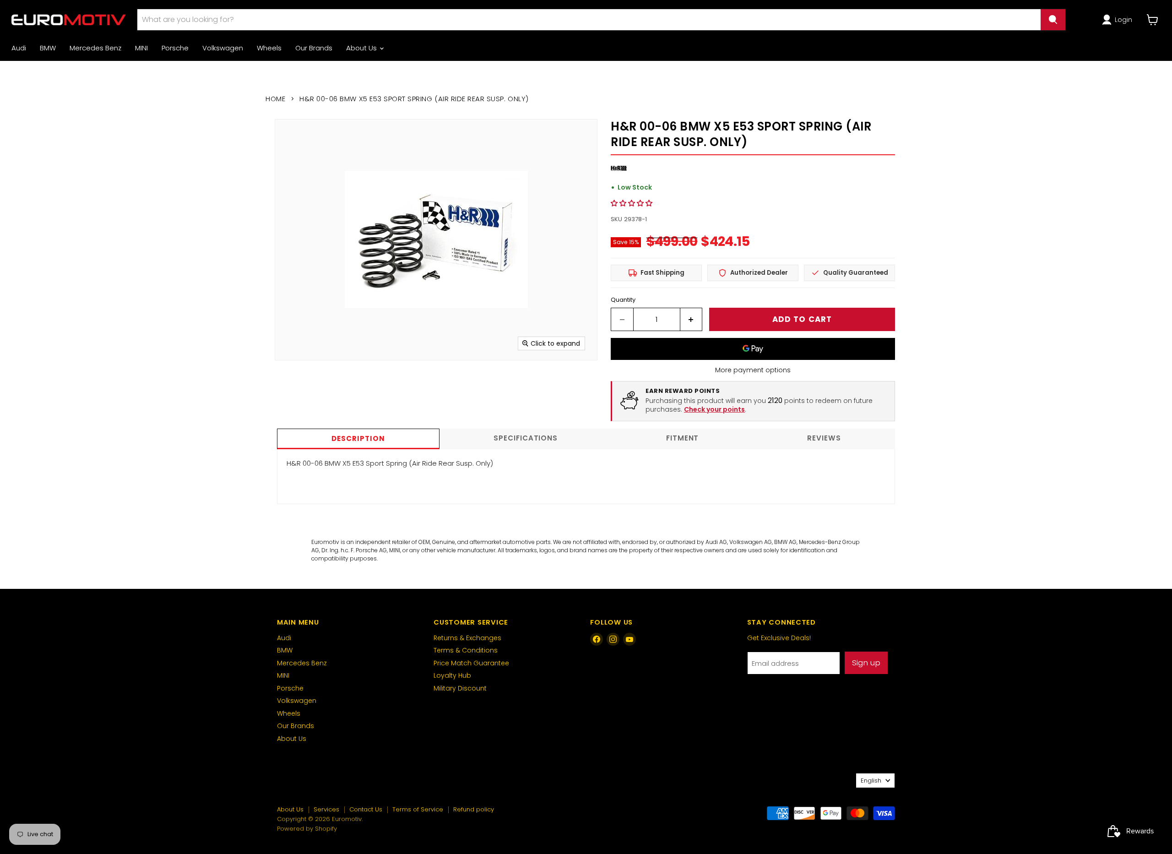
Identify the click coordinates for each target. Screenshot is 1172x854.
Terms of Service (417, 809)
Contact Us (365, 809)
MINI (141, 48)
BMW (48, 48)
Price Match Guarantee (471, 663)
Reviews (824, 438)
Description (358, 438)
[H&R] (619, 174)
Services (326, 809)
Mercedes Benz (95, 48)
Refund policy (473, 809)
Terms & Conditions (466, 650)
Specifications (526, 438)
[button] (1118, 19)
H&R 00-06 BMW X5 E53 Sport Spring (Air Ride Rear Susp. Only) (390, 463)
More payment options (753, 370)
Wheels (269, 48)
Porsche (175, 48)
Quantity (623, 299)
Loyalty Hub (452, 675)
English (871, 780)
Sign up (866, 662)
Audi (18, 48)
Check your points (714, 409)
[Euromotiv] (68, 19)
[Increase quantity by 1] (691, 319)
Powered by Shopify (307, 828)
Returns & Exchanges (467, 637)
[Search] (1053, 19)
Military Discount (460, 688)
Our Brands (313, 48)
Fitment (682, 438)
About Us (362, 48)
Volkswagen (222, 48)
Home (275, 99)
